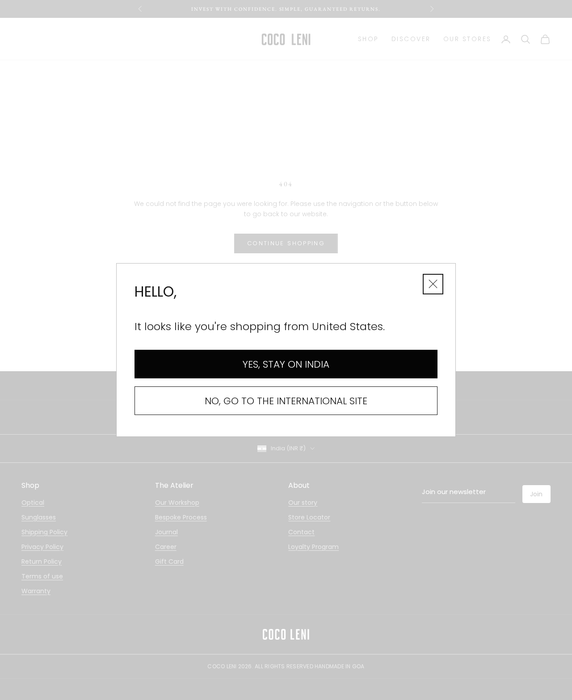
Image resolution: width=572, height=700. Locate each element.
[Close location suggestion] (433, 284)
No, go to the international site (286, 401)
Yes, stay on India (286, 364)
